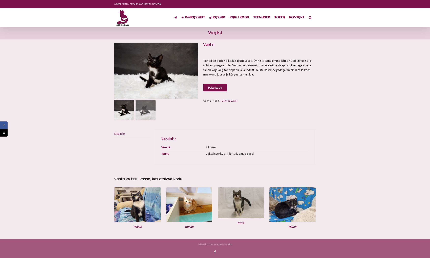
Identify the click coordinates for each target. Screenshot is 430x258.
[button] (310, 17)
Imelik (189, 227)
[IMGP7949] (156, 71)
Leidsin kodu (229, 101)
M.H (230, 244)
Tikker (292, 227)
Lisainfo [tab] (119, 134)
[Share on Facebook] (4, 125)
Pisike (137, 227)
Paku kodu (215, 87)
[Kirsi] (241, 189)
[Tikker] (292, 189)
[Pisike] (137, 189)
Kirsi (241, 223)
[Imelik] (189, 189)
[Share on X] (4, 133)
